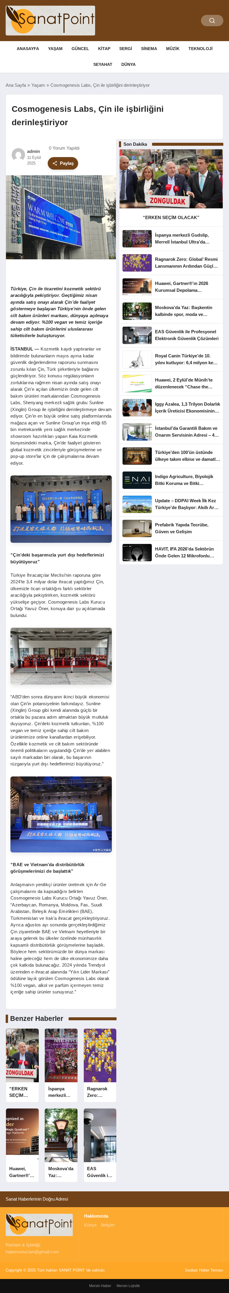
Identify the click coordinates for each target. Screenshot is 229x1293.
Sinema (149, 48)
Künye (90, 1224)
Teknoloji (200, 48)
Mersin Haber (100, 1286)
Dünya (128, 64)
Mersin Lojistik (128, 1286)
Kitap (104, 48)
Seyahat (102, 64)
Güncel (80, 48)
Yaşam (55, 48)
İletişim (108, 1224)
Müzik (173, 48)
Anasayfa (28, 48)
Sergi (125, 48)
